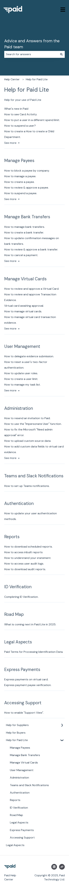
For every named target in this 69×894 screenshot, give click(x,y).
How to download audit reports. (25, 569)
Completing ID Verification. (21, 597)
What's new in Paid (16, 109)
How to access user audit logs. (24, 563)
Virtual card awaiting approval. (24, 306)
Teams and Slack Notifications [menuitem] (29, 785)
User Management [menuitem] (21, 770)
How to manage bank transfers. (24, 227)
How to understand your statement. (27, 558)
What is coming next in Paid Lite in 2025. (30, 624)
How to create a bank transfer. (24, 232)
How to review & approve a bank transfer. (31, 249)
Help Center (12, 79)
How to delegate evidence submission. (29, 356)
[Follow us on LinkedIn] (54, 867)
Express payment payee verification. (27, 685)
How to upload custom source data (27, 441)
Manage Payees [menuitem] (20, 748)
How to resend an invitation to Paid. (27, 418)
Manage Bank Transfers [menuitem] (25, 755)
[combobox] (31, 54)
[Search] (61, 54)
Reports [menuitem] (15, 800)
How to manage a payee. (20, 176)
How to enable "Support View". (24, 712)
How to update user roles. (21, 373)
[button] (62, 725)
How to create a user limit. (21, 379)
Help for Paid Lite (37, 79)
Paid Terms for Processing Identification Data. (33, 652)
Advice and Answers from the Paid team (32, 44)
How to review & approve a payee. (26, 187)
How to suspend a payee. (20, 193)
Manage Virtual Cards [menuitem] (24, 762)
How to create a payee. (19, 182)
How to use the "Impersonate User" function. (33, 424)
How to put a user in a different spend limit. (32, 120)
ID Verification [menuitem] (19, 807)
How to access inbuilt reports (23, 552)
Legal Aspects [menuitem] (19, 822)
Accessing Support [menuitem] (22, 837)
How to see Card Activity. (20, 114)
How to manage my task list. (22, 384)
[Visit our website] (62, 867)
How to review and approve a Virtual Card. (31, 289)
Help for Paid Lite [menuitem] (17, 740)
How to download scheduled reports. (28, 546)
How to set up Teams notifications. (27, 486)
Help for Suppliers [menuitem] (17, 725)
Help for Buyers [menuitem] (15, 732)
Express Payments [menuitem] (22, 830)
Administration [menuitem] (19, 777)
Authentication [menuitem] (20, 792)
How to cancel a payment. (21, 255)
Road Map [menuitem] (16, 815)
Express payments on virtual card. (26, 679)
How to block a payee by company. (27, 170)
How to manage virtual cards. (23, 311)
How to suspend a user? (20, 126)
